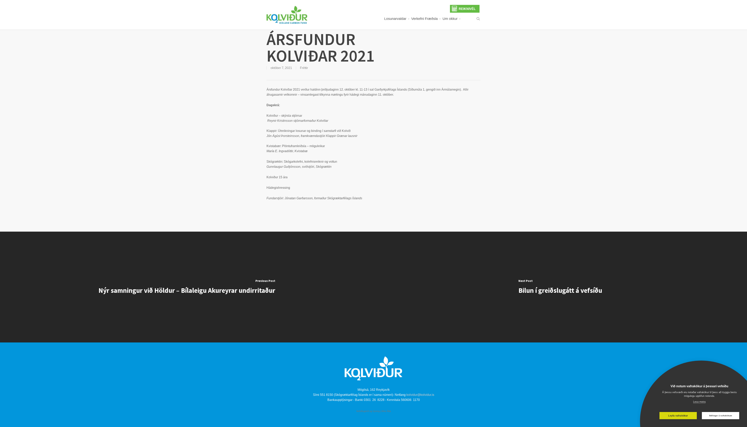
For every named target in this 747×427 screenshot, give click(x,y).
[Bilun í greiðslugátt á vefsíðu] (560, 287)
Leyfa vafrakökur (678, 415)
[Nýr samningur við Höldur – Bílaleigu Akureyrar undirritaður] (187, 287)
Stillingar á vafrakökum (720, 416)
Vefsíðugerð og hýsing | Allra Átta (373, 411)
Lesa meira (699, 401)
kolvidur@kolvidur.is (420, 394)
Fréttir (304, 68)
